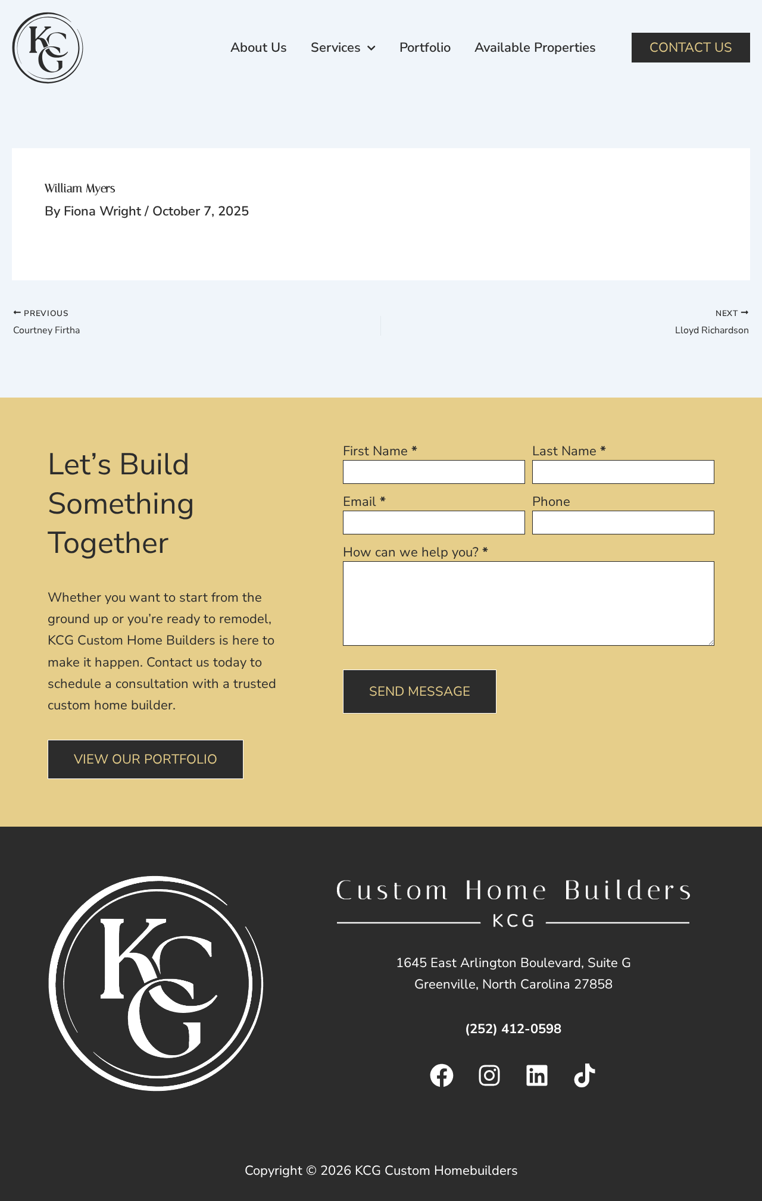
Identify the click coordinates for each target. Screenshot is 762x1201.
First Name (380, 452)
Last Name (569, 452)
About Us (258, 48)
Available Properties (535, 48)
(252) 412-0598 (513, 1029)
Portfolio (425, 48)
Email (364, 503)
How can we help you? (415, 553)
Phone (551, 503)
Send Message (419, 691)
